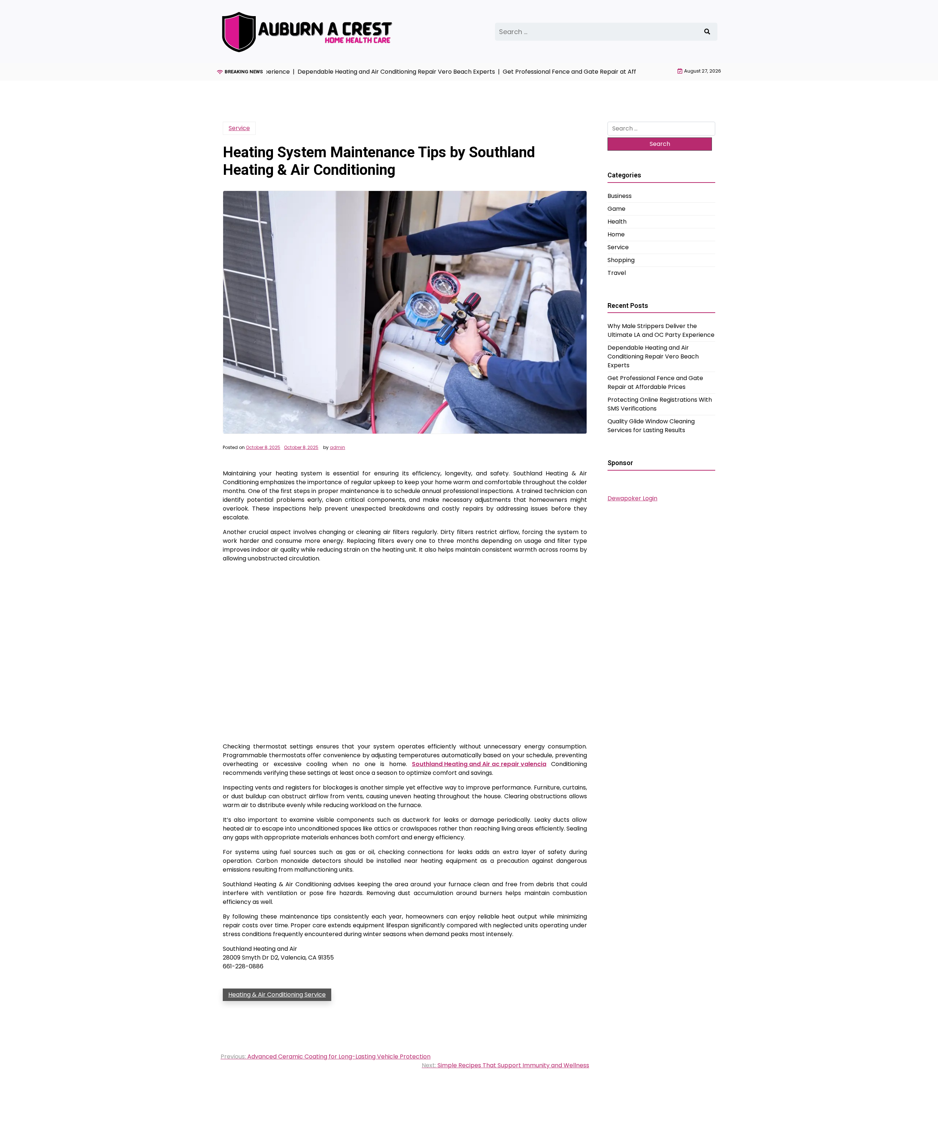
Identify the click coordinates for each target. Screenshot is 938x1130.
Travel (617, 273)
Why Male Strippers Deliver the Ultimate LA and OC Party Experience (661, 330)
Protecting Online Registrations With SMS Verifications (660, 404)
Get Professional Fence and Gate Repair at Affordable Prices (655, 382)
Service (239, 128)
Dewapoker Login (632, 498)
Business (620, 196)
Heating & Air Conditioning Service (277, 994)
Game (616, 209)
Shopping (621, 260)
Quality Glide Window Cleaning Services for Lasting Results (651, 425)
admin (337, 447)
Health (617, 221)
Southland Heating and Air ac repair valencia (479, 764)
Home (616, 234)
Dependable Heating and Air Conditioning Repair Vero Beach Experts (653, 356)
